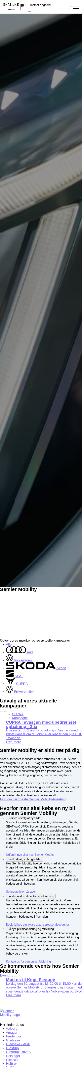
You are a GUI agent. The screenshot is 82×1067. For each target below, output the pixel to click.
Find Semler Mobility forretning (41, 307)
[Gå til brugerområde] (23, 6)
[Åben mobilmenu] (76, 7)
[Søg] (29, 11)
